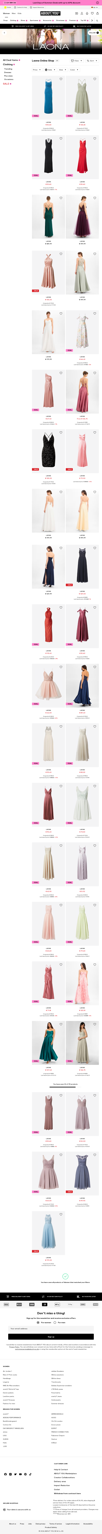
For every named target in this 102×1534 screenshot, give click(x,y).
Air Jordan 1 (7, 1371)
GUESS (5, 1439)
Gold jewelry (56, 1400)
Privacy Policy (14, 1347)
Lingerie (6, 1382)
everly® (5, 1414)
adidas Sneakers (57, 1371)
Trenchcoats (56, 1382)
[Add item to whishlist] (60, 79)
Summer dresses (57, 1404)
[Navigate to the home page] (16, 1465)
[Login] (81, 13)
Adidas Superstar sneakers (61, 1386)
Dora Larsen (56, 1425)
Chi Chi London (56, 1421)
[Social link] (5, 1474)
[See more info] (48, 132)
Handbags (7, 1378)
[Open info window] (97, 2)
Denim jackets (8, 1393)
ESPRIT (54, 1428)
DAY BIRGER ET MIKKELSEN (13, 1428)
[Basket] (97, 13)
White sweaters (57, 1375)
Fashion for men (9, 1404)
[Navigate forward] (92, 20)
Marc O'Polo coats (10, 1375)
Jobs (30, 1524)
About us (12, 1524)
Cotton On (7, 1425)
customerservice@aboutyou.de (27, 1349)
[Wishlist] (92, 13)
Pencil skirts (55, 1393)
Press (22, 1524)
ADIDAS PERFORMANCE (12, 1418)
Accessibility (88, 1524)
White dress (56, 1378)
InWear (54, 1443)
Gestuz (54, 1439)
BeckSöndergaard (10, 1421)
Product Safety (51, 1527)
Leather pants (8, 1396)
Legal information (72, 1524)
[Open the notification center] (87, 13)
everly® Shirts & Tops (11, 1389)
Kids (19, 13)
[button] (77, 61)
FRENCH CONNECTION (60, 1432)
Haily (5, 1443)
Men (14, 13)
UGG (5, 1436)
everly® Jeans (56, 1396)
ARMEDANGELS (57, 1414)
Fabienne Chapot (58, 1436)
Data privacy (40, 1524)
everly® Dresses (9, 1400)
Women (6, 13)
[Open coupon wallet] (76, 13)
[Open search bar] (96, 21)
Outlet (9, 7)
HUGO (53, 1418)
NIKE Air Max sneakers (11, 1386)
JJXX (5, 1446)
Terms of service (55, 1524)
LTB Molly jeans (57, 1389)
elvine (5, 1432)
